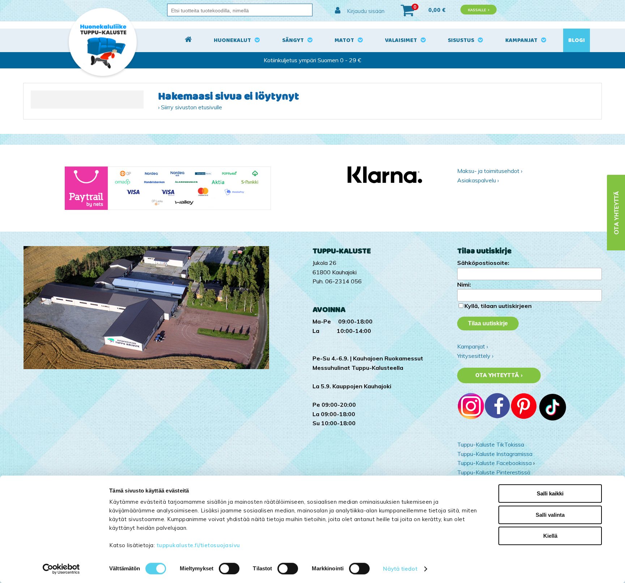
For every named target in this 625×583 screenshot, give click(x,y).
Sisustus (461, 40)
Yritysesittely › (475, 355)
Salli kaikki (550, 493)
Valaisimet (401, 40)
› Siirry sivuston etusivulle (190, 107)
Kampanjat (521, 40)
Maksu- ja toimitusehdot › (489, 170)
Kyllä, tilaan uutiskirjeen (498, 305)
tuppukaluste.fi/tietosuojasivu (198, 545)
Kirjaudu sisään (365, 11)
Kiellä (550, 536)
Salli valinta (550, 515)
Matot (344, 40)
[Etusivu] (188, 40)
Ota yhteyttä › (499, 375)
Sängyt (293, 40)
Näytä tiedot (400, 568)
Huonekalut (232, 40)
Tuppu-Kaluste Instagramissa (494, 453)
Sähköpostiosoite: (483, 262)
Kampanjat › (472, 346)
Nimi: (464, 284)
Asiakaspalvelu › (478, 180)
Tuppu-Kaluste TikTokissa (490, 444)
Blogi (576, 40)
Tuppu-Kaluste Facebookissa (494, 462)
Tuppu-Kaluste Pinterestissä (493, 472)
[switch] (229, 568)
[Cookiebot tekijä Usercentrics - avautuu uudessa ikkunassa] (61, 568)
